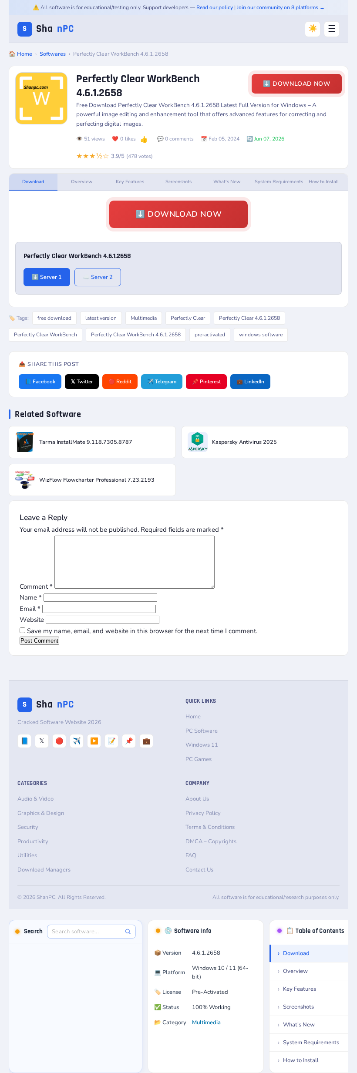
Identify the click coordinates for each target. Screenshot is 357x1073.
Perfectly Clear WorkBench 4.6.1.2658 (136, 334)
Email (30, 608)
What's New (226, 181)
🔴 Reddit (119, 381)
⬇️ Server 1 (47, 277)
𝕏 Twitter (82, 381)
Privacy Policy (203, 813)
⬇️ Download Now (296, 84)
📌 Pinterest (206, 381)
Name (31, 597)
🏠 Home (20, 53)
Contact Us (199, 870)
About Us (197, 799)
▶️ (94, 741)
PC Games (198, 759)
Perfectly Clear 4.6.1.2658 (249, 318)
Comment (36, 586)
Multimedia (144, 318)
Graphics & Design (40, 813)
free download (54, 318)
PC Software (201, 731)
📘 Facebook (40, 381)
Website (32, 619)
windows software (261, 334)
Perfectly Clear (188, 318)
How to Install (324, 181)
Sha (48, 29)
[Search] (128, 931)
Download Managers (44, 870)
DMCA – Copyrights (210, 841)
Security (27, 827)
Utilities (27, 855)
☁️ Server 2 (98, 277)
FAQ (190, 855)
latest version (101, 318)
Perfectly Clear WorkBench (45, 334)
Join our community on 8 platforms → (281, 7)
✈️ (77, 741)
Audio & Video (35, 799)
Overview (81, 181)
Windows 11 (201, 745)
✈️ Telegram (161, 381)
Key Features (130, 181)
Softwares (53, 53)
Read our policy (214, 7)
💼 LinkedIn (250, 381)
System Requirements (277, 181)
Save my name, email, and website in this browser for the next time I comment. (142, 631)
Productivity (32, 841)
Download (33, 181)
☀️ (312, 28)
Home (193, 717)
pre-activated (210, 334)
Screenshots (178, 181)
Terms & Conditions (210, 827)
